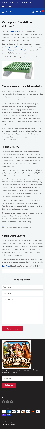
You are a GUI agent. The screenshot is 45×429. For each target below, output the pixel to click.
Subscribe (9, 385)
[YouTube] (10, 6)
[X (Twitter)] (6, 6)
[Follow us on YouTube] (11, 401)
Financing (25, 2)
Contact (17, 2)
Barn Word (6, 266)
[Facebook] (3, 6)
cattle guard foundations (16, 50)
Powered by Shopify (8, 424)
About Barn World (8, 2)
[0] (41, 12)
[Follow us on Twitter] (7, 401)
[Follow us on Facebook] (3, 401)
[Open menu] (3, 12)
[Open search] (33, 12)
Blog (31, 2)
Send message (12, 329)
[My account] (37, 12)
